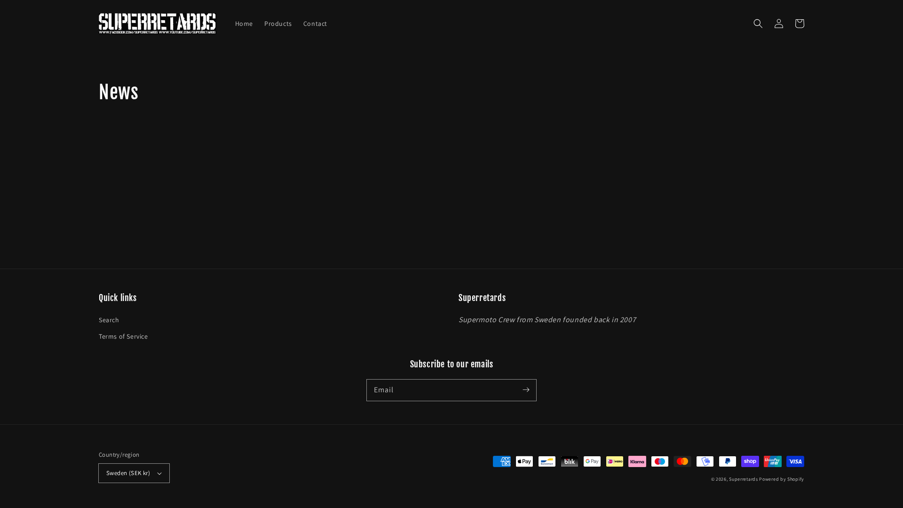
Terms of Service (123, 336)
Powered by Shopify (781, 479)
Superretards (743, 479)
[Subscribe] (525, 390)
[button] (758, 23)
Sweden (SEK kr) (128, 473)
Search (109, 320)
